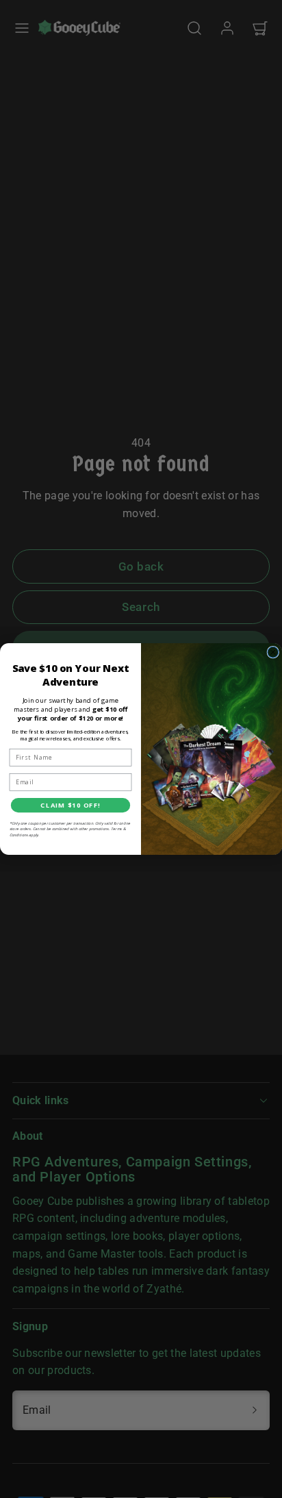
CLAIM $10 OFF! (70, 805)
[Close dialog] (273, 652)
